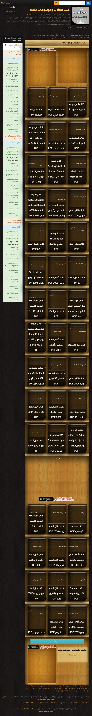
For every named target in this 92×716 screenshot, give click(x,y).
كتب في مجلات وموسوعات (56, 37)
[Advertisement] (36, 68)
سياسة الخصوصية (64, 702)
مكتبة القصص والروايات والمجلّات (13, 137)
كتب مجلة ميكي (12, 63)
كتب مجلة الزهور (12, 124)
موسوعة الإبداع (44, 711)
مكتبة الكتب (84, 702)
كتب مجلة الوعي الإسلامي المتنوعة (12, 69)
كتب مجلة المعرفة (12, 86)
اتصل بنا (40, 702)
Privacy (26, 702)
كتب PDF (5, 3)
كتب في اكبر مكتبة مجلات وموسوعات (54, 688)
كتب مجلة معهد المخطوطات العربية (11, 96)
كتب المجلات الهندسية (13, 103)
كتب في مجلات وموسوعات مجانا (41, 686)
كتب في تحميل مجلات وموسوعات (65, 686)
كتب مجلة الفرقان (12, 90)
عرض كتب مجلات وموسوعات (15, 46)
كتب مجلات (16, 58)
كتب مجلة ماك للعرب (13, 130)
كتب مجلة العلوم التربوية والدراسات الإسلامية (12, 111)
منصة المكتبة (75, 702)
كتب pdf (34, 702)
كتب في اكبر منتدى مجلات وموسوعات (68, 690)
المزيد (57, 641)
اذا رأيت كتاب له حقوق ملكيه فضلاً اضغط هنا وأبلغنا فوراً (34, 708)
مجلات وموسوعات (83, 686)
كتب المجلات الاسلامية (13, 80)
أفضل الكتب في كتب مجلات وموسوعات (14, 39)
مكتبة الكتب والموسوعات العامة (14, 221)
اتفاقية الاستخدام (50, 702)
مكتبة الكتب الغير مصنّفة (15, 53)
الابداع (86, 35)
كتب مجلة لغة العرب (13, 119)
